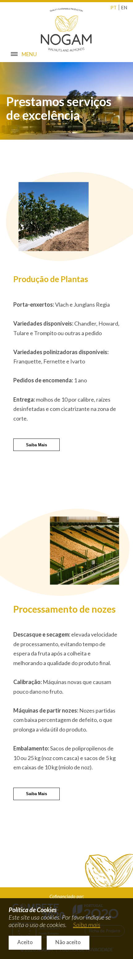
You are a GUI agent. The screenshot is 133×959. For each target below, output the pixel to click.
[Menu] (12, 53)
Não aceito (68, 942)
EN (124, 7)
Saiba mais (86, 924)
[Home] (66, 29)
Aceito (25, 942)
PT (113, 7)
